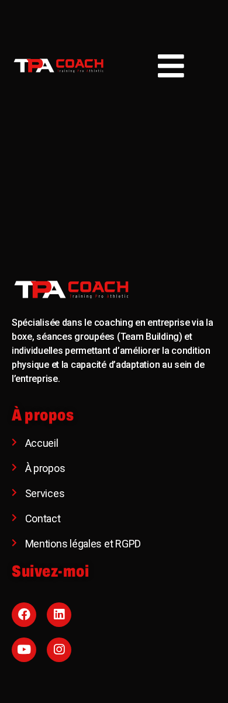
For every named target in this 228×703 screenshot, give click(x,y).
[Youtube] (24, 649)
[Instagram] (59, 649)
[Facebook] (24, 614)
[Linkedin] (59, 614)
